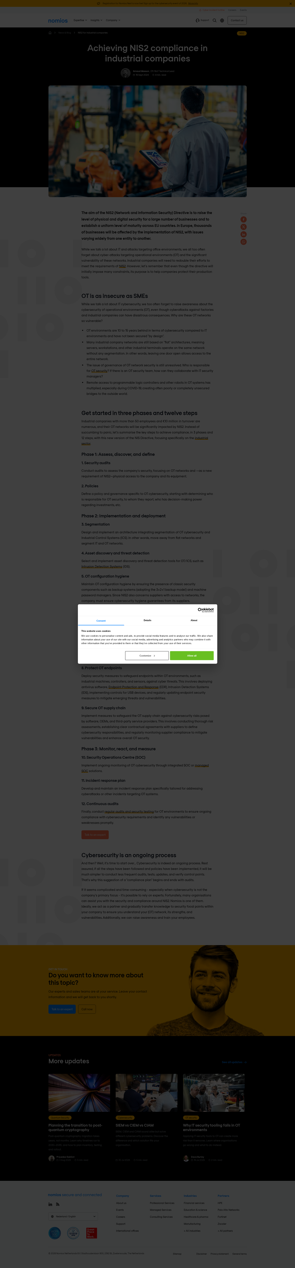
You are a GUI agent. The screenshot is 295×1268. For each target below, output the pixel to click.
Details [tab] (147, 620)
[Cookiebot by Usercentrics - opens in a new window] (200, 610)
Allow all (192, 655)
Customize (145, 655)
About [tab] (194, 620)
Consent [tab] (101, 620)
